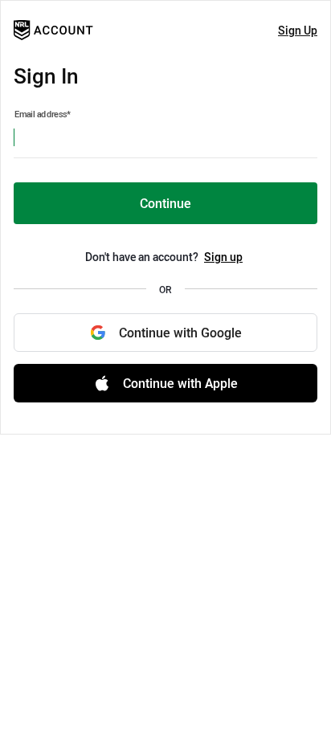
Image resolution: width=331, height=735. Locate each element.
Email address (42, 114)
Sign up (223, 256)
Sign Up (297, 30)
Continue (165, 203)
